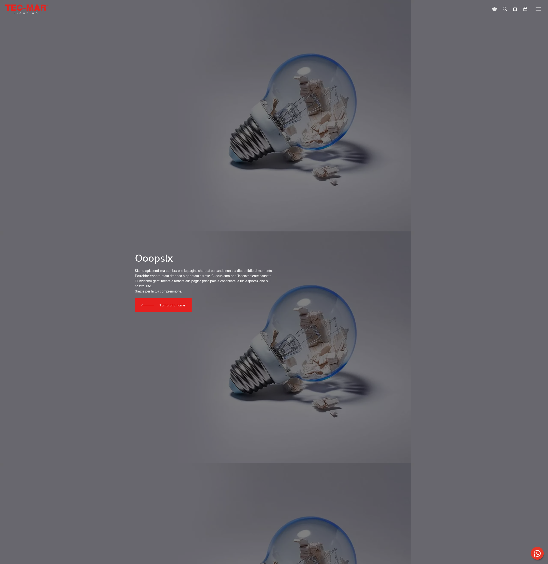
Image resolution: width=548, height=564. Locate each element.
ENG (489, 24)
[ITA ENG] (493, 9)
